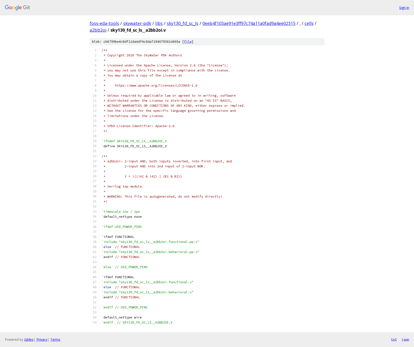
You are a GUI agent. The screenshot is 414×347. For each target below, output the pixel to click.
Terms (55, 339)
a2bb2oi (98, 30)
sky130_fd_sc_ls (182, 23)
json (405, 339)
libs (159, 23)
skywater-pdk (137, 23)
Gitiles (29, 339)
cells (309, 23)
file (188, 42)
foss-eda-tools (104, 23)
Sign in (404, 7)
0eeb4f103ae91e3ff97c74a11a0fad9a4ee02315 (248, 23)
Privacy (41, 339)
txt (394, 339)
